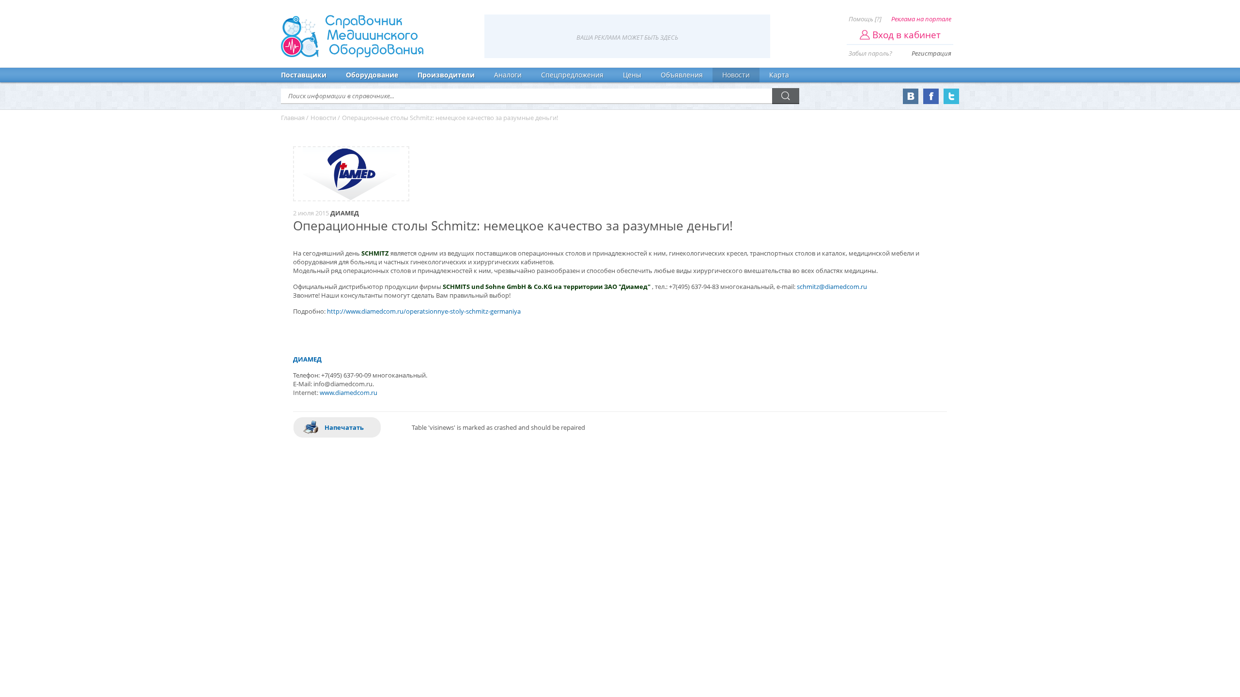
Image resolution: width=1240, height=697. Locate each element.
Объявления (682, 74)
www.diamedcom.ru (348, 392)
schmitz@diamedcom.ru (832, 286)
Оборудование (372, 74)
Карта (779, 74)
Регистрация (931, 53)
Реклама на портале (921, 19)
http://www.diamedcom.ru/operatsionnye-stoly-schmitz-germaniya (424, 311)
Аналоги (508, 74)
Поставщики (303, 74)
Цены (632, 74)
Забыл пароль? (870, 53)
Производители (446, 74)
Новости (736, 74)
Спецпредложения (572, 74)
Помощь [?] (865, 19)
